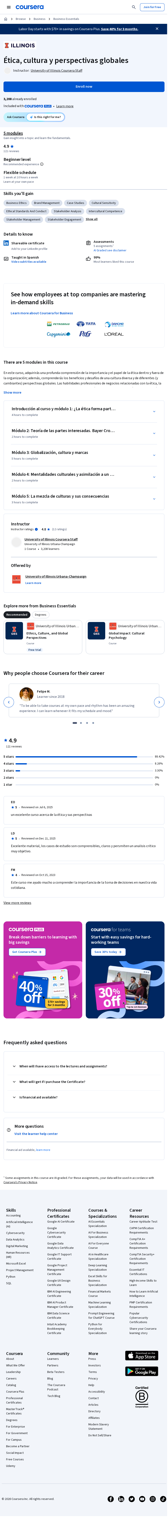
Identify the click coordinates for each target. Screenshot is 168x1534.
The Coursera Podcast (56, 1387)
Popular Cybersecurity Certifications (139, 1317)
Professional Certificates (14, 1400)
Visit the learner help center (36, 1133)
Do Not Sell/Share (99, 1435)
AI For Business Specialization (98, 1234)
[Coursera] (30, 7)
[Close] (157, 29)
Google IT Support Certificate (59, 1256)
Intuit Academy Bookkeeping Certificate (57, 1328)
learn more (43, 1150)
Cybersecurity (15, 1233)
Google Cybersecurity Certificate (56, 1232)
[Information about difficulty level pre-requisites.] (42, 164)
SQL (8, 1283)
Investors (94, 1365)
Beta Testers (56, 1372)
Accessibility (96, 1392)
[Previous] (9, 702)
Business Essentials (66, 19)
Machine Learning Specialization (99, 1304)
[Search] (134, 7)
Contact (93, 1398)
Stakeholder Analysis (67, 211)
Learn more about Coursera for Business (42, 313)
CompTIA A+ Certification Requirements (139, 1243)
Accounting (13, 1215)
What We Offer (15, 1365)
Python (10, 1277)
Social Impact (15, 1453)
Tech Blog (53, 1396)
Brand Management (47, 203)
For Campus (14, 1440)
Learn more (65, 106)
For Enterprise (15, 1427)
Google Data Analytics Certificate (60, 1245)
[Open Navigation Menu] (9, 7)
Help (91, 1385)
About (10, 1359)
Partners (52, 1365)
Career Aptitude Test (143, 1222)
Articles (93, 1405)
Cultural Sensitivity (104, 203)
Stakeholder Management (23, 219)
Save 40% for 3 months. (119, 29)
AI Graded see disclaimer (110, 250)
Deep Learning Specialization (97, 1267)
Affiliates (94, 1418)
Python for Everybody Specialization (97, 1328)
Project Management (19, 1270)
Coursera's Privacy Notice (20, 1182)
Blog (50, 1378)
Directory (94, 1411)
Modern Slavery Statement (98, 1426)
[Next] (159, 702)
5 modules (13, 133)
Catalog (11, 1385)
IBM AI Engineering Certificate (59, 1293)
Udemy (10, 1466)
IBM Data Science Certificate (58, 1315)
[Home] (6, 19)
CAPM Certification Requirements (142, 1230)
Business (40, 19)
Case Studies (75, 203)
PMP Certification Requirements (141, 1304)
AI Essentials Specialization (97, 1224)
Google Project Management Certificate (57, 1269)
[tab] (17, 614)
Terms (92, 1372)
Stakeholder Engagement (64, 219)
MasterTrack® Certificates (15, 1411)
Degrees (12, 1420)
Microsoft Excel (16, 1263)
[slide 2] (81, 723)
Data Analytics (15, 1239)
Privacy (93, 1378)
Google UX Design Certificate (58, 1283)
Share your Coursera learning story (143, 1331)
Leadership (13, 1372)
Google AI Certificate (61, 1222)
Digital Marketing (17, 1246)
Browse (21, 19)
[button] (92, 219)
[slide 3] (87, 723)
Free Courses (15, 1459)
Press (92, 1359)
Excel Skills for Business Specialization (97, 1280)
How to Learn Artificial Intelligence (144, 1293)
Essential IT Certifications (138, 1272)
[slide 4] (93, 723)
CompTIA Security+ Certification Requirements (142, 1258)
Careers (11, 1378)
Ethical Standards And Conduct (26, 211)
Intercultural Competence (105, 211)
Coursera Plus (15, 1392)
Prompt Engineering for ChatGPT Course (101, 1315)
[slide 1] (75, 723)
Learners (53, 1359)
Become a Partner (18, 1446)
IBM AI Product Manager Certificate (60, 1304)
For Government (17, 1433)
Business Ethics (16, 203)
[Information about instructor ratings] (36, 529)
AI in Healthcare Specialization (98, 1256)
